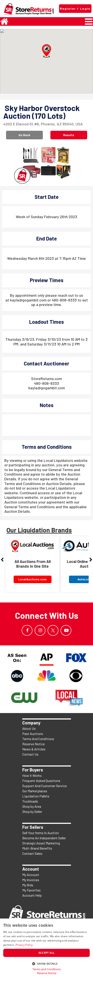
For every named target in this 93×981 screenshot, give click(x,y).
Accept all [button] (46, 953)
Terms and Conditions (46, 969)
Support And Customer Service (44, 786)
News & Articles (33, 749)
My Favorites (31, 890)
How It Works (32, 775)
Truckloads (30, 801)
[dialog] (46, 950)
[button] (46, 51)
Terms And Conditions (38, 739)
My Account (30, 875)
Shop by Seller (32, 811)
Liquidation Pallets (35, 796)
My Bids (27, 885)
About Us (29, 728)
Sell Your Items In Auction (40, 833)
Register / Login (75, 8)
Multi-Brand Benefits (37, 848)
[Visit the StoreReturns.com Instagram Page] (40, 630)
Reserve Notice (33, 744)
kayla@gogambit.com (46, 387)
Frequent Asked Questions (41, 781)
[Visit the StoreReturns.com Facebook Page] (27, 630)
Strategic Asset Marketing (41, 843)
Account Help (32, 895)
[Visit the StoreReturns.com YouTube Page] (66, 630)
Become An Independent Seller (44, 838)
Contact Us (30, 754)
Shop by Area (31, 806)
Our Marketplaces (34, 791)
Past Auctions (32, 734)
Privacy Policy (24, 945)
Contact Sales (32, 853)
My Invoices (30, 880)
